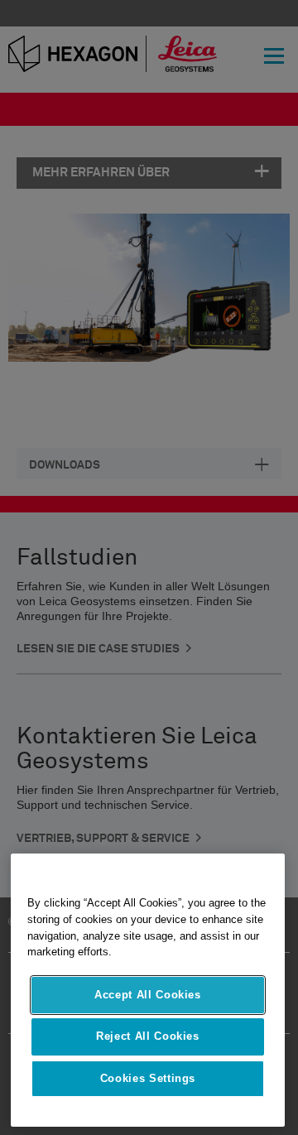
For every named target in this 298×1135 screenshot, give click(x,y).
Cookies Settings (148, 1078)
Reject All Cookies (147, 1036)
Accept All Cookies (147, 994)
